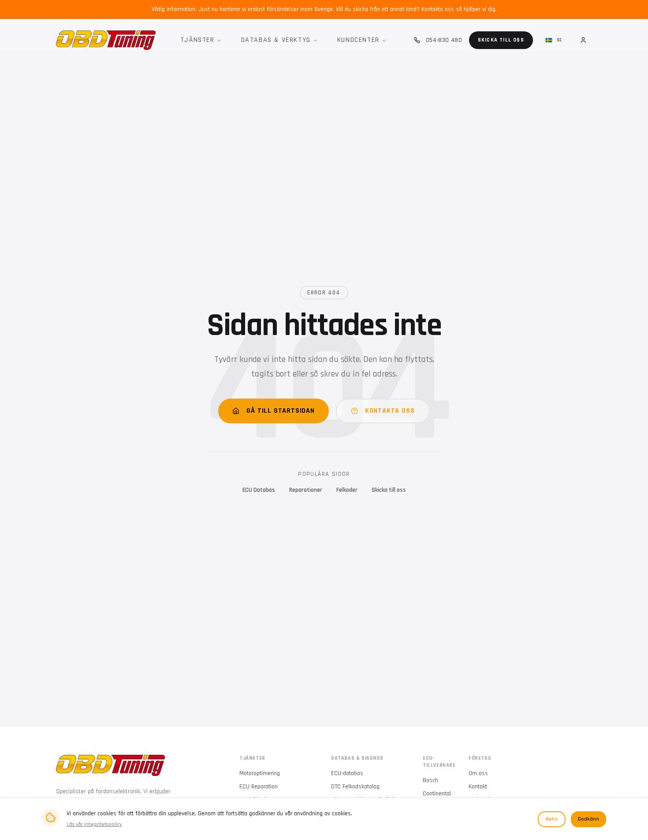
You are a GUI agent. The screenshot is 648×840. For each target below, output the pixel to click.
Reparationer (305, 490)
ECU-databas (347, 773)
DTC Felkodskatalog (355, 787)
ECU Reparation (258, 787)
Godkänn (588, 819)
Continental (437, 794)
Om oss (478, 773)
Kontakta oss (390, 410)
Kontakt (478, 787)
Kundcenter (358, 40)
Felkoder (347, 490)
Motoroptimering (259, 773)
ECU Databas (258, 490)
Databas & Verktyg (276, 40)
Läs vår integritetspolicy (94, 824)
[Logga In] (583, 40)
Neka (552, 819)
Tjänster (197, 40)
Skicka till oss (501, 40)
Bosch (430, 780)
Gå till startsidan (280, 410)
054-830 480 (444, 40)
